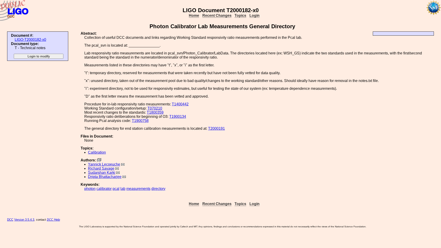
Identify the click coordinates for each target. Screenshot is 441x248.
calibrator (104, 189)
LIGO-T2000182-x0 (30, 40)
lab (122, 189)
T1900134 (177, 116)
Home (194, 15)
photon (90, 189)
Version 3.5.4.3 (24, 219)
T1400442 (180, 104)
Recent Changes (217, 15)
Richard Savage (101, 168)
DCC (10, 219)
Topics (240, 15)
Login (254, 15)
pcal (116, 189)
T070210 (154, 108)
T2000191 (216, 128)
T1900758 (140, 121)
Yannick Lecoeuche (104, 164)
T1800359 (155, 112)
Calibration (97, 152)
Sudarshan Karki (101, 173)
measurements (138, 189)
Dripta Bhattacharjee (105, 177)
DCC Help (53, 219)
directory (158, 189)
